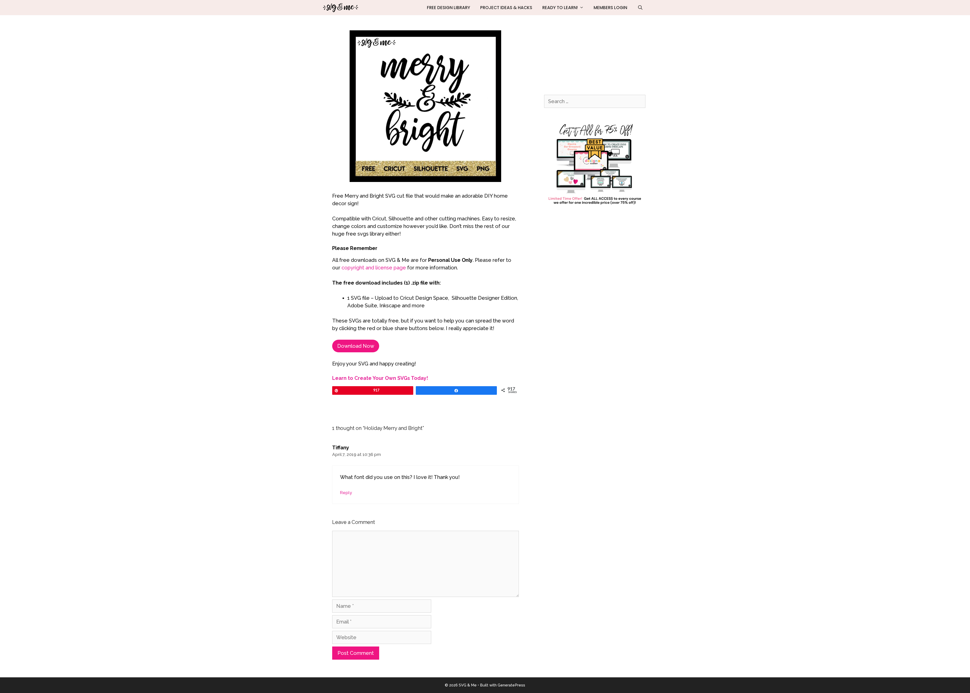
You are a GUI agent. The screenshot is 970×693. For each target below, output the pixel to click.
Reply (346, 492)
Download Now (355, 346)
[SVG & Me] (341, 7)
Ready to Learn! (560, 8)
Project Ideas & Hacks (506, 8)
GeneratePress (511, 685)
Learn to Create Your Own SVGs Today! (380, 378)
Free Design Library (448, 8)
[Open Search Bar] (640, 7)
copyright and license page (374, 268)
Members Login (610, 8)
